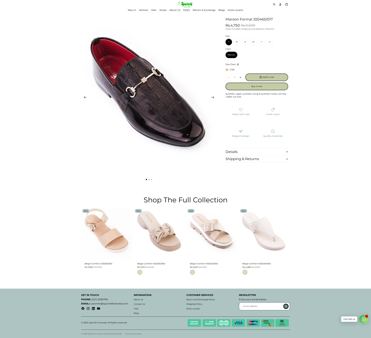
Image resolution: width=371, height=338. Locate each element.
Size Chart (230, 64)
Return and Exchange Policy (200, 299)
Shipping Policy (194, 304)
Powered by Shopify (113, 334)
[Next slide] (213, 98)
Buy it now (256, 86)
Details (231, 152)
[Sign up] (286, 306)
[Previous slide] (84, 98)
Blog (136, 313)
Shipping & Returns (242, 159)
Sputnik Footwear (95, 334)
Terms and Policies (133, 334)
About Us (138, 299)
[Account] (280, 4)
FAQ (136, 308)
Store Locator (193, 308)
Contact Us (139, 304)
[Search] (274, 4)
